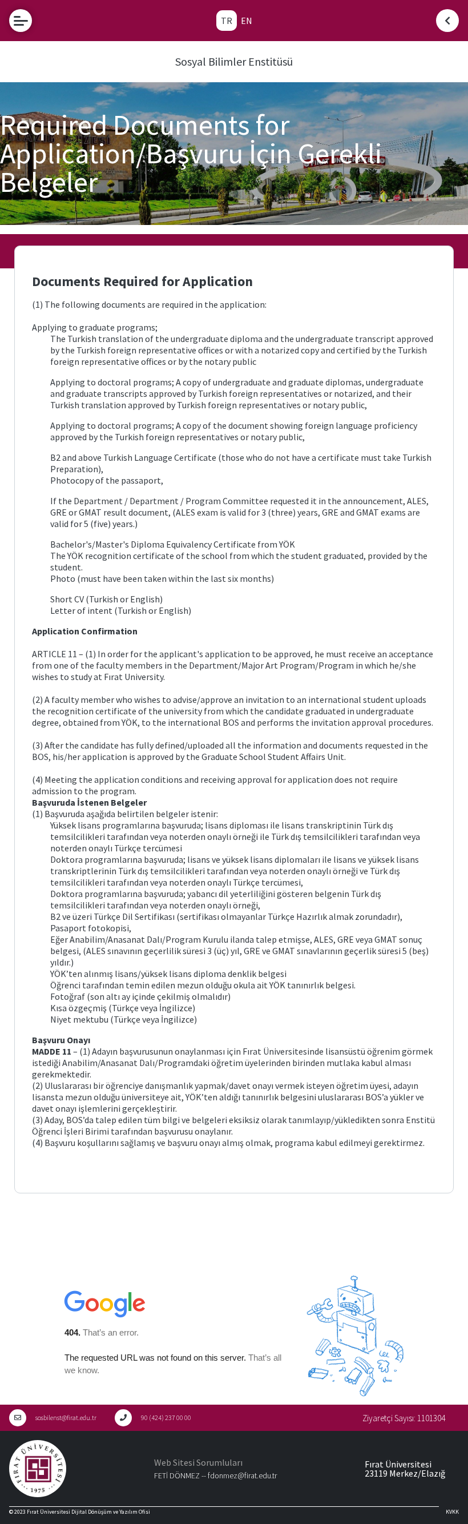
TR (226, 20)
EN (246, 20)
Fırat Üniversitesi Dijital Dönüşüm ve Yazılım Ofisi (88, 1511)
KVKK (452, 1511)
